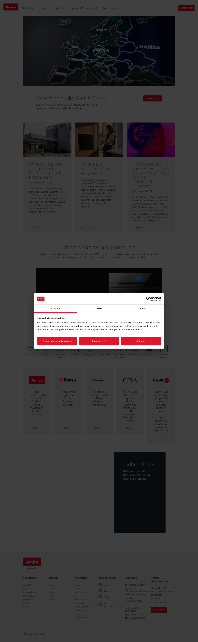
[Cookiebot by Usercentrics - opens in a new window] (148, 299)
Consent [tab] (55, 308)
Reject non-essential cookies (57, 341)
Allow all (140, 341)
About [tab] (142, 308)
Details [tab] (99, 308)
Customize (97, 341)
